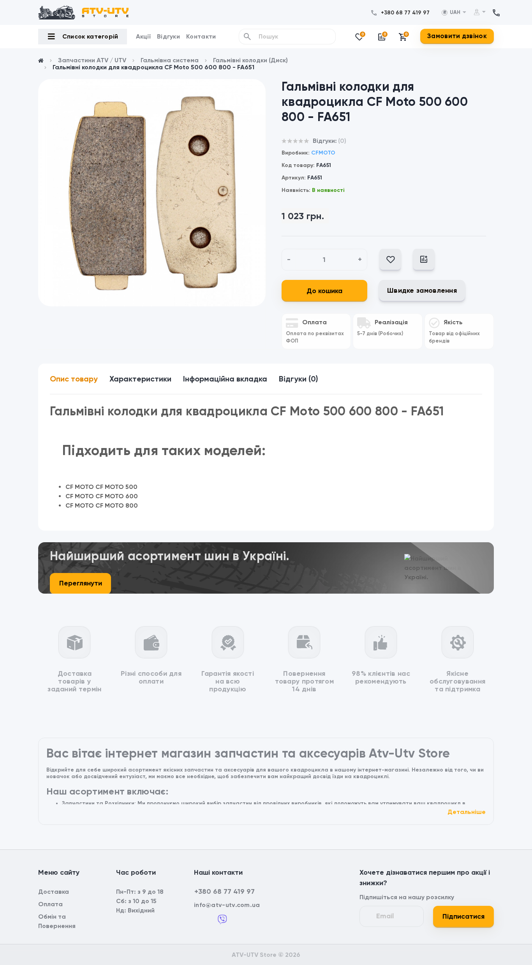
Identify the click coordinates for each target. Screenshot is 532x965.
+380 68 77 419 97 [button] (224, 891)
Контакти (201, 36)
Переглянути (80, 583)
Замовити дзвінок (457, 36)
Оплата (50, 904)
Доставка (53, 891)
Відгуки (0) (298, 378)
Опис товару (74, 378)
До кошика (324, 291)
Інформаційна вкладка (225, 378)
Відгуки (168, 36)
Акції (143, 36)
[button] (405, 12)
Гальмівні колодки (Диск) (250, 60)
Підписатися (463, 916)
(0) (342, 140)
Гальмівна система (170, 60)
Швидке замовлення (422, 290)
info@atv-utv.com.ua (227, 905)
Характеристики (140, 378)
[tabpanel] (152, 192)
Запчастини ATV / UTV (92, 60)
